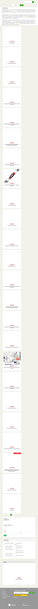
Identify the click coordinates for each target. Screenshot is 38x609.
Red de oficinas (4, 594)
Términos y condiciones (6, 596)
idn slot (11, 14)
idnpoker (9, 9)
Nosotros (3, 591)
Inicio (3, 590)
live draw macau (17, 23)
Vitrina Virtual (5, 8)
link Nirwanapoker (14, 10)
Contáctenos (4, 597)
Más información (18, 595)
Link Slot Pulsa (25, 17)
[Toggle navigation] (34, 8)
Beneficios (4, 593)
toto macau (13, 21)
